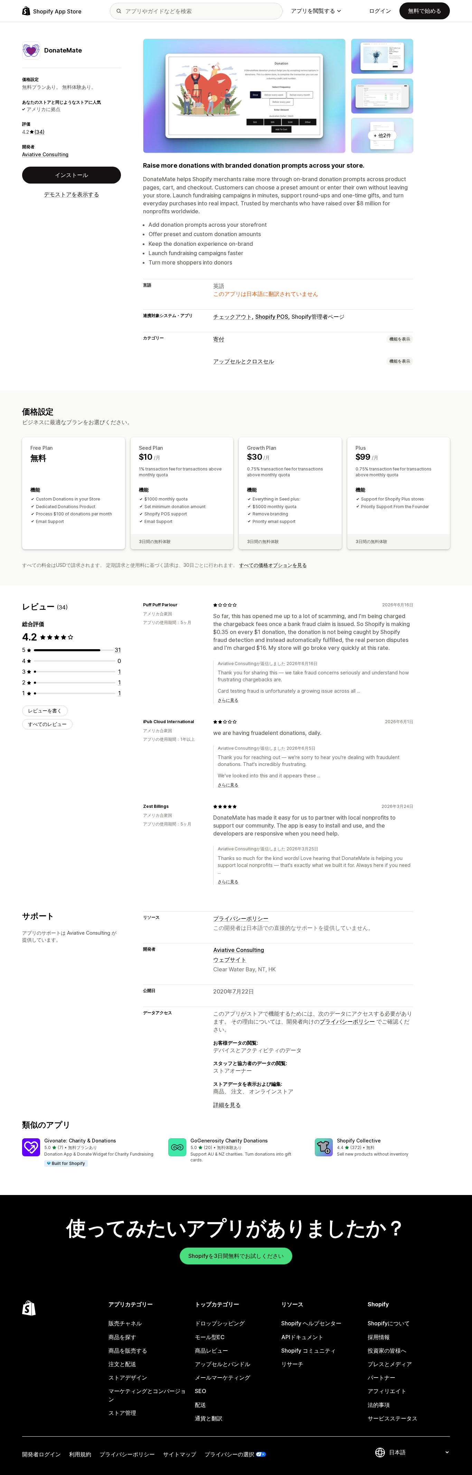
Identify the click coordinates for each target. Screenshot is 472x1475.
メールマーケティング (222, 1377)
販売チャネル (125, 1323)
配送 (200, 1404)
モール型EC (210, 1337)
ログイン (380, 10)
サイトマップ (179, 1454)
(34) (40, 132)
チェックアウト (232, 316)
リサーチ (292, 1364)
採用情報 (379, 1337)
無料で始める (424, 10)
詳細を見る (227, 1104)
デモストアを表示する (71, 194)
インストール (71, 174)
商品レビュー (211, 1350)
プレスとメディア (390, 1364)
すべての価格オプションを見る (273, 565)
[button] (89, 1152)
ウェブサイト (229, 959)
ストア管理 (122, 1412)
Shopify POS (271, 316)
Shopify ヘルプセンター (311, 1323)
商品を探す (122, 1337)
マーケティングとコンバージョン (147, 1395)
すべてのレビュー (47, 724)
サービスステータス (392, 1418)
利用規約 (80, 1454)
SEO (200, 1391)
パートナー (381, 1377)
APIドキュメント (302, 1337)
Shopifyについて (389, 1323)
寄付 (218, 339)
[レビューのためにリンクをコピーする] (182, 605)
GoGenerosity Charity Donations (229, 1140)
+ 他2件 (382, 135)
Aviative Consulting (45, 154)
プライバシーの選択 (229, 1454)
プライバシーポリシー (240, 918)
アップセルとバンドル (222, 1364)
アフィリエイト (387, 1391)
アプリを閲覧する (313, 10)
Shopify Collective (359, 1140)
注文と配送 (122, 1364)
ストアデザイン (127, 1377)
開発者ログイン (41, 1454)
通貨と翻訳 (209, 1418)
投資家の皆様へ (387, 1350)
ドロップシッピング (220, 1323)
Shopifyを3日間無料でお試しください (236, 1255)
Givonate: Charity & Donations (80, 1140)
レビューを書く (45, 710)
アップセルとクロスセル (243, 361)
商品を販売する (127, 1350)
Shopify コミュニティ (308, 1350)
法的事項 (379, 1404)
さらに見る (228, 700)
